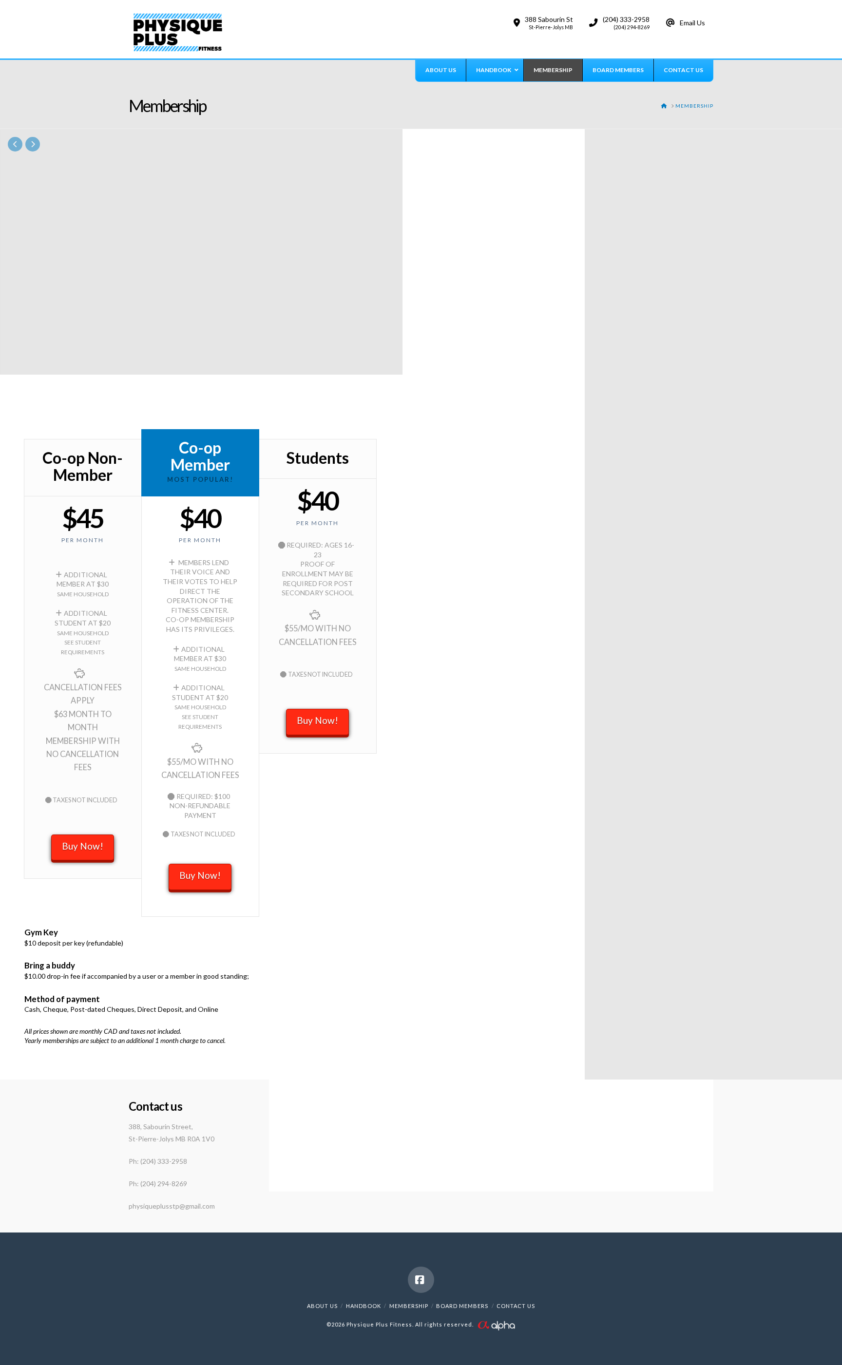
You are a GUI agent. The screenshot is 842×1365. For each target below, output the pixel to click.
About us (322, 1306)
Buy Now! (82, 846)
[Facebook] (421, 1280)
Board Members (462, 1306)
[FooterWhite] (496, 1324)
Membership (408, 1306)
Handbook (363, 1306)
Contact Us (516, 1306)
